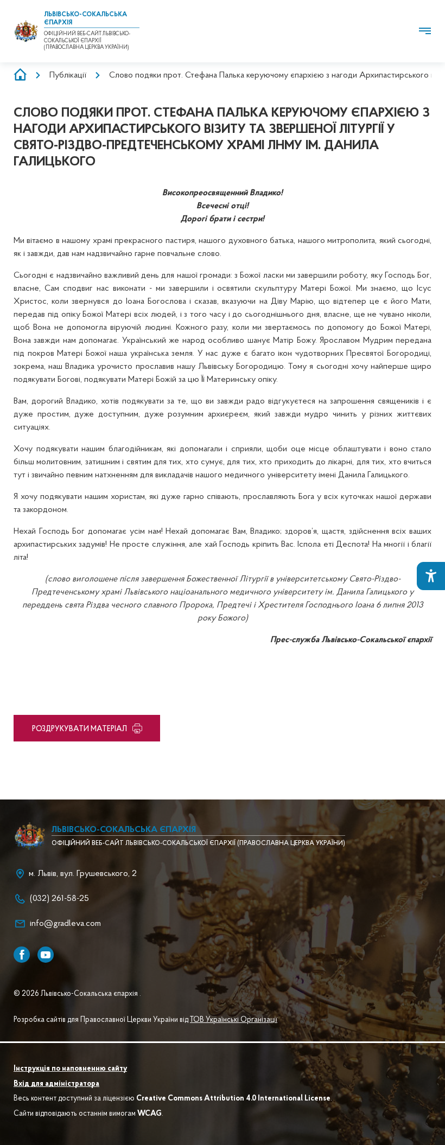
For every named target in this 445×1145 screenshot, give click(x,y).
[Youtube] (45, 954)
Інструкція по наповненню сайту (70, 1069)
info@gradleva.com (65, 923)
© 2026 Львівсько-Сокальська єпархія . (77, 994)
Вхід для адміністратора (56, 1084)
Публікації (67, 75)
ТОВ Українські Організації (233, 1020)
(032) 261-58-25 (59, 898)
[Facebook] (22, 954)
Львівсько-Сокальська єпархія (124, 830)
